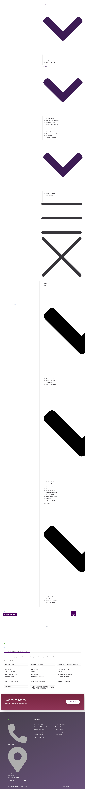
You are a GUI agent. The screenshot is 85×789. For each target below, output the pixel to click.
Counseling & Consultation (52, 120)
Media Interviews (50, 193)
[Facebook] (25, 780)
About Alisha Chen (50, 59)
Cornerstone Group (51, 57)
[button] (61, 240)
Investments (49, 135)
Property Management (51, 130)
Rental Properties (50, 128)
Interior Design (50, 131)
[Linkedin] (18, 780)
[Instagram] (21, 780)
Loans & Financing (51, 126)
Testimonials (49, 60)
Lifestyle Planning (50, 118)
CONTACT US (73, 701)
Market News (49, 195)
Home (44, 3)
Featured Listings (50, 199)
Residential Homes (51, 122)
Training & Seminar (51, 137)
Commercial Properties (52, 124)
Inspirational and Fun (51, 197)
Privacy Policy (66, 786)
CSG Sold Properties (51, 62)
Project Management (51, 133)
